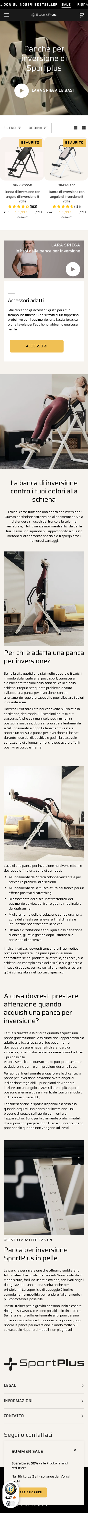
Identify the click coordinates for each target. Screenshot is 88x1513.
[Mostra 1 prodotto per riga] (76, 128)
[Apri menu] (11, 15)
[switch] (10, 1503)
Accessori (37, 346)
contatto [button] (14, 1415)
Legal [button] (10, 1385)
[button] (22, 206)
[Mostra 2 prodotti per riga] (84, 128)
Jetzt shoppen (29, 1492)
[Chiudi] (77, 1448)
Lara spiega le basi (52, 90)
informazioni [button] (18, 1400)
